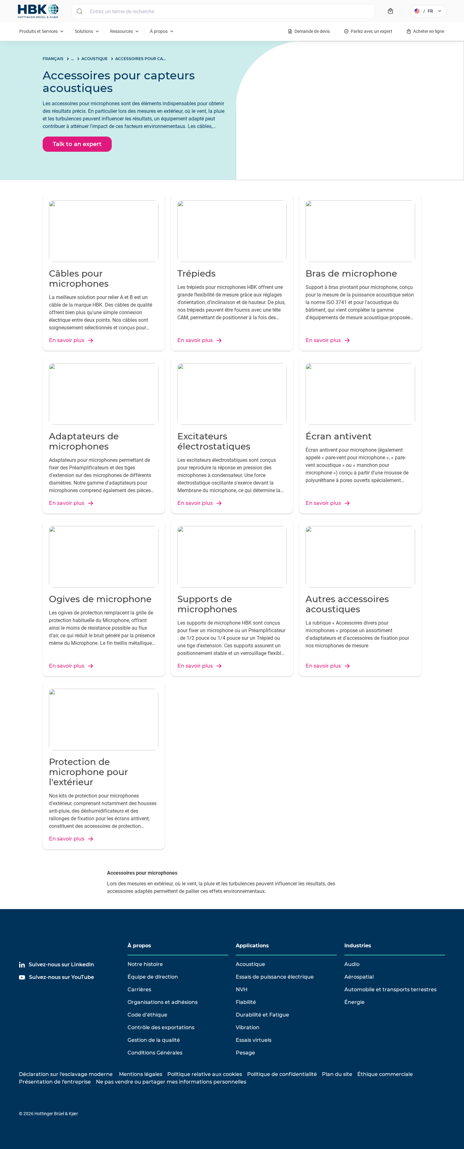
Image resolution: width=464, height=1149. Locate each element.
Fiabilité (246, 1002)
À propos (139, 946)
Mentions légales (140, 1074)
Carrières (139, 990)
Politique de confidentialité (282, 1074)
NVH (241, 990)
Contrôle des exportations (161, 1027)
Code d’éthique (147, 1015)
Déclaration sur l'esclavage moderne (66, 1074)
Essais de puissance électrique (275, 977)
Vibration (247, 1027)
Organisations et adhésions (163, 1002)
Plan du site (337, 1074)
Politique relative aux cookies (204, 1074)
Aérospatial (359, 977)
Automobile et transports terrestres (390, 990)
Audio (352, 964)
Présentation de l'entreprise (55, 1082)
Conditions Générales (155, 1053)
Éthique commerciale (385, 1074)
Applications (252, 946)
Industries (357, 946)
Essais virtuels (253, 1040)
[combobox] (223, 11)
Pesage (245, 1053)
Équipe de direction (153, 977)
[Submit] (79, 11)
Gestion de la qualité (154, 1040)
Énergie (354, 1002)
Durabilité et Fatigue (262, 1015)
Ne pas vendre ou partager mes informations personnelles (171, 1082)
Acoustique (250, 964)
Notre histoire (145, 964)
